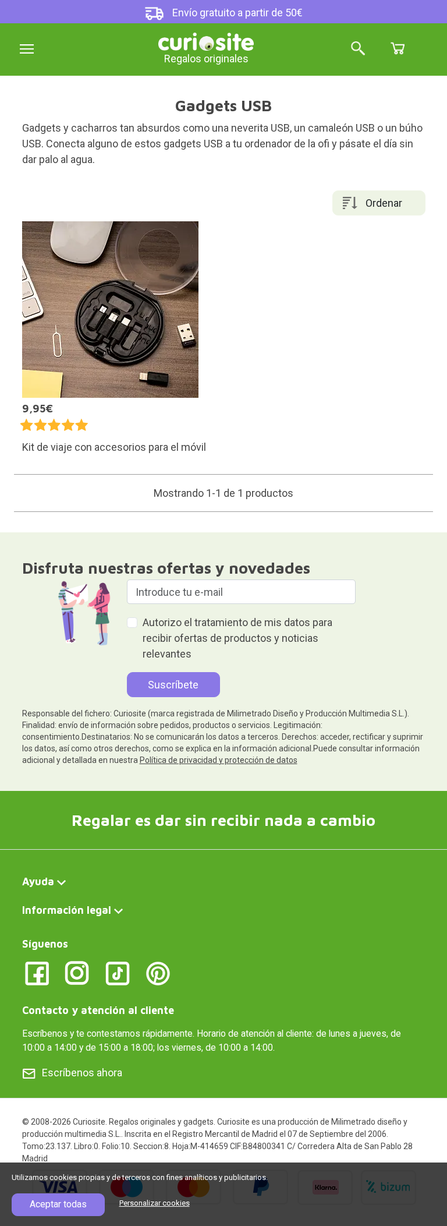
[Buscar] (358, 49)
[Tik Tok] (118, 972)
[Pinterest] (158, 972)
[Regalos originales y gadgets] (206, 40)
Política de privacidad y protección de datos (218, 760)
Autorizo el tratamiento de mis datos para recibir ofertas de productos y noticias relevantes (237, 638)
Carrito (398, 48)
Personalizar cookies (154, 1203)
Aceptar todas (58, 1204)
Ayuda (38, 881)
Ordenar (384, 203)
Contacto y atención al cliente (98, 1010)
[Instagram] (77, 972)
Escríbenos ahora (82, 1072)
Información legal (66, 910)
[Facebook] (37, 972)
